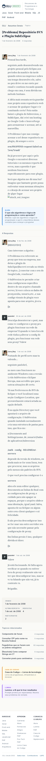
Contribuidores (32, 755)
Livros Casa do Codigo (22, 746)
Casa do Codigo (36, 734)
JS (39, 13)
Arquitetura (6, 747)
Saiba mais (21, 755)
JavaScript (6, 737)
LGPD (42, 755)
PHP (4, 17)
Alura (35, 723)
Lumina (36, 727)
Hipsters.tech (38, 739)
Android (10, 17)
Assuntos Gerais (15, 26)
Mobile (28, 13)
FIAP (35, 730)
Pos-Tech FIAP (21, 740)
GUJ (4, 26)
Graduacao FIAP (21, 734)
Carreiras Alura (21, 722)
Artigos (20, 730)
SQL (34, 13)
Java (4, 13)
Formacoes (21, 727)
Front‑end (18, 13)
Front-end (6, 727)
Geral (10, 13)
